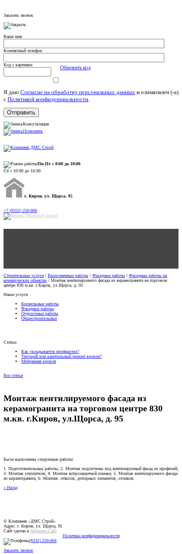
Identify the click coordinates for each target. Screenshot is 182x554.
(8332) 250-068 (43, 540)
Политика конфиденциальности (91, 535)
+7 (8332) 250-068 (20, 210)
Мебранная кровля (38, 361)
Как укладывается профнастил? (50, 351)
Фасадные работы (108, 275)
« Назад (11, 487)
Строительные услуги (24, 275)
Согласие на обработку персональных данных (77, 92)
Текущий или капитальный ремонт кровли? (61, 356)
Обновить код (75, 68)
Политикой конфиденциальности (48, 99)
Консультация (36, 123)
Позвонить (33, 131)
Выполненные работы (68, 275)
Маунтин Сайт (43, 530)
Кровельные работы (40, 303)
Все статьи (13, 375)
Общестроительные (39, 318)
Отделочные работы (39, 313)
